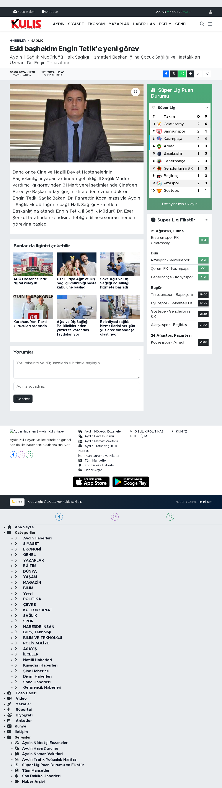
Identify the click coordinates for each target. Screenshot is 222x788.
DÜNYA (29, 571)
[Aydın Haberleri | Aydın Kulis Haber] (26, 23)
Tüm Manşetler (96, 460)
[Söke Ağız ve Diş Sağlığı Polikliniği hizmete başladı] (120, 264)
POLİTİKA (31, 599)
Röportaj (23, 709)
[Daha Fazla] (190, 74)
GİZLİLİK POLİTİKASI (149, 431)
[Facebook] (13, 454)
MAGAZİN (31, 582)
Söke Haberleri (36, 682)
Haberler (18, 40)
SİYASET (76, 24)
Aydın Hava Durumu (99, 436)
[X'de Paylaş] (174, 74)
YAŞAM (29, 577)
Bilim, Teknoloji (36, 632)
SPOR (27, 621)
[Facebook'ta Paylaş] (166, 74)
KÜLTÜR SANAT (37, 610)
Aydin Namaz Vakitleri (101, 441)
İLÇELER (30, 654)
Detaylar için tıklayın (180, 204)
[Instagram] (21, 454)
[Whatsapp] (29, 454)
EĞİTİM (165, 24)
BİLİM (27, 588)
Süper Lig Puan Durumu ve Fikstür (53, 765)
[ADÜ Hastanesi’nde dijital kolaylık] (33, 264)
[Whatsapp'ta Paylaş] (182, 74)
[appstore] (92, 481)
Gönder (23, 399)
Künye (20, 726)
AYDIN (58, 24)
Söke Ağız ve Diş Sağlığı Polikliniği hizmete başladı (114, 283)
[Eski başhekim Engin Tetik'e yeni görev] (77, 123)
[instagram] (115, 517)
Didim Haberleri (37, 676)
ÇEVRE (29, 604)
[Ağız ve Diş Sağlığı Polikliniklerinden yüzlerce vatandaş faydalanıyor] (76, 307)
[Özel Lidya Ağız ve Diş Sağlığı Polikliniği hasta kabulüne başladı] (76, 264)
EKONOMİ (96, 24)
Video (21, 698)
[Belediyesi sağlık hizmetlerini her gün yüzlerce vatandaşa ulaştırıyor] (120, 307)
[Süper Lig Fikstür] (206, 220)
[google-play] (131, 481)
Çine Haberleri (35, 671)
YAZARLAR (119, 24)
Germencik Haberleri (41, 687)
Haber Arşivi (93, 470)
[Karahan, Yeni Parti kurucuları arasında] (33, 307)
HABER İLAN (144, 24)
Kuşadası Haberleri (39, 665)
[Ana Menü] (210, 24)
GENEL (181, 24)
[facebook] (59, 517)
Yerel (27, 593)
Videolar (52, 11)
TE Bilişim (205, 501)
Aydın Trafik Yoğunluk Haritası (49, 759)
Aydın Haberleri (37, 538)
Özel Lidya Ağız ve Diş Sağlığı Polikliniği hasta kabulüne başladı (76, 283)
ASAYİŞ (29, 649)
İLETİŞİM (140, 436)
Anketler (23, 720)
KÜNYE (181, 431)
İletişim (21, 732)
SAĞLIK (37, 40)
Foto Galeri (26, 11)
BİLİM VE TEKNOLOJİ (42, 638)
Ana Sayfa (24, 527)
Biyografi (24, 715)
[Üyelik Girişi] (208, 12)
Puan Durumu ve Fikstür (102, 455)
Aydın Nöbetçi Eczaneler (103, 431)
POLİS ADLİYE (35, 643)
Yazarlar (23, 704)
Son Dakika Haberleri (100, 465)
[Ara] (202, 24)
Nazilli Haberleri (37, 660)
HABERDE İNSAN (38, 627)
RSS (19, 501)
